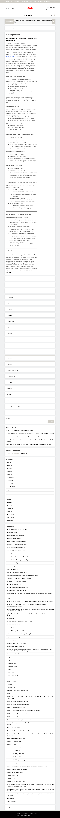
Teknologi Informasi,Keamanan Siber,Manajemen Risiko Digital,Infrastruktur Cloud (27, 766)
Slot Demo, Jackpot (11, 681)
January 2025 (10, 511)
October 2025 (10, 484)
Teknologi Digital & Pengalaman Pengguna (17, 760)
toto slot (9, 400)
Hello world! (24, 453)
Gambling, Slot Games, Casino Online (16, 550)
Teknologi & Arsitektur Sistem (14, 741)
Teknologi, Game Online (12, 775)
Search (8, 418)
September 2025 (11, 487)
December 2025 (10, 477)
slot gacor (9, 309)
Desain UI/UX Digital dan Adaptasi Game (16, 544)
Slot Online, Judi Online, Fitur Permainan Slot (17, 701)
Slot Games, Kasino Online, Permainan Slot (17, 690)
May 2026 (9, 462)
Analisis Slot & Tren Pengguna (14, 538)
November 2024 (10, 517)
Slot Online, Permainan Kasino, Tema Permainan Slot (19, 720)
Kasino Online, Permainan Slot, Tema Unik (17, 581)
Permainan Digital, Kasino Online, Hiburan (17, 640)
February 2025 (10, 508)
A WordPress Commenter (13, 453)
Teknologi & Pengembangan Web (15, 747)
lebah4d (8, 598)
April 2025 (9, 502)
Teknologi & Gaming (11, 744)
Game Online (10, 554)
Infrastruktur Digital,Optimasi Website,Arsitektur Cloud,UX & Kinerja (23, 575)
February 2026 (10, 471)
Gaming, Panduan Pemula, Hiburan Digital (17, 572)
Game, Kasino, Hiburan (12, 569)
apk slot (9, 394)
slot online (9, 382)
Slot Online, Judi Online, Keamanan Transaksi (18, 704)
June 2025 (9, 496)
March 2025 (9, 505)
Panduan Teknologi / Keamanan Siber (16, 631)
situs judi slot (10, 660)
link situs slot (10, 297)
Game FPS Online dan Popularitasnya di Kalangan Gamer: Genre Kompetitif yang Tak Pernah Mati (29, 20)
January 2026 (10, 474)
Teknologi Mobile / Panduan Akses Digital (17, 769)
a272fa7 (9, 43)
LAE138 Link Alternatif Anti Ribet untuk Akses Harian (20, 430)
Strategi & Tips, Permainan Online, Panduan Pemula (19, 730)
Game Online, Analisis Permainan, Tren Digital (18, 557)
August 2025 (10, 490)
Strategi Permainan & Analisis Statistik (16, 738)
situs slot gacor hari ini (12, 370)
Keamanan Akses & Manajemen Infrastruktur (17, 587)
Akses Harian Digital (12, 532)
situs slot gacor (10, 291)
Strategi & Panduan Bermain (13, 727)
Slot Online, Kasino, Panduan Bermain (16, 707)
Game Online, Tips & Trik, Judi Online (16, 566)
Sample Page (28, 15)
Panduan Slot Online (11, 628)
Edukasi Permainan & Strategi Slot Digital (17, 547)
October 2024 (10, 520)
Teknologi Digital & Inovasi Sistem (15, 757)
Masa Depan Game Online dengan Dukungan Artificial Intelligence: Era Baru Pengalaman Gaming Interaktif (37, 1)
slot (8, 303)
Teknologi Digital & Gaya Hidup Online (16, 754)
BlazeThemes (27, 815)
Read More (8, 272)
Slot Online (9, 693)
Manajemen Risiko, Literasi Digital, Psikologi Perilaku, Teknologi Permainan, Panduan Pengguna (30, 601)
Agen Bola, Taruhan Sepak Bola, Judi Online (17, 529)
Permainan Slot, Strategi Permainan (15, 646)
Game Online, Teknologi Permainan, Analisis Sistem (19, 563)
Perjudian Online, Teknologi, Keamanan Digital (18, 637)
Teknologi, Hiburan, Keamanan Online (16, 781)
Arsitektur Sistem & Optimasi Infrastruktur (17, 541)
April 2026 (9, 465)
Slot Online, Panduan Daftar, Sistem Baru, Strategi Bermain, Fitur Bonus (24, 710)
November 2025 (10, 480)
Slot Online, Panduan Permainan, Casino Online (18, 714)
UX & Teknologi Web (12, 801)
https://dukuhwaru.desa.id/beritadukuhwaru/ (17, 406)
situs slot (9, 669)
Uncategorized (10, 798)
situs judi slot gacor (11, 663)
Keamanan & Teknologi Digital (14, 584)
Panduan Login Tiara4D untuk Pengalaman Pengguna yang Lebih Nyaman (24, 436)
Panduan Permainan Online (13, 624)
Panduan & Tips (10, 618)
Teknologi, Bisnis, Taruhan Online (15, 772)
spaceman (9, 346)
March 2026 (9, 468)
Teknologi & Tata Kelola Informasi (15, 750)
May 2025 (9, 499)
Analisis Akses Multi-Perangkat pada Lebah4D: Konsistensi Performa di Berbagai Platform (29, 444)
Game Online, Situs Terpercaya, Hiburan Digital (18, 560)
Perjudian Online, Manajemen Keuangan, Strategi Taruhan (20, 634)
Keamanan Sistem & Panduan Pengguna (16, 590)
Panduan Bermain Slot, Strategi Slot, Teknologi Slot (19, 621)
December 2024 (10, 514)
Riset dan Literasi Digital (13, 654)
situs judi (9, 657)
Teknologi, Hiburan (11, 778)
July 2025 (9, 493)
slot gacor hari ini (10, 56)
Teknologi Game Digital (12, 763)
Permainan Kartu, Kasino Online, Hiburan (16, 643)
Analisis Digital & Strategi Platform (15, 535)
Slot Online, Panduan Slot (13, 717)
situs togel (9, 315)
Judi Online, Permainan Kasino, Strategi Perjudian (19, 578)
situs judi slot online (12, 666)
